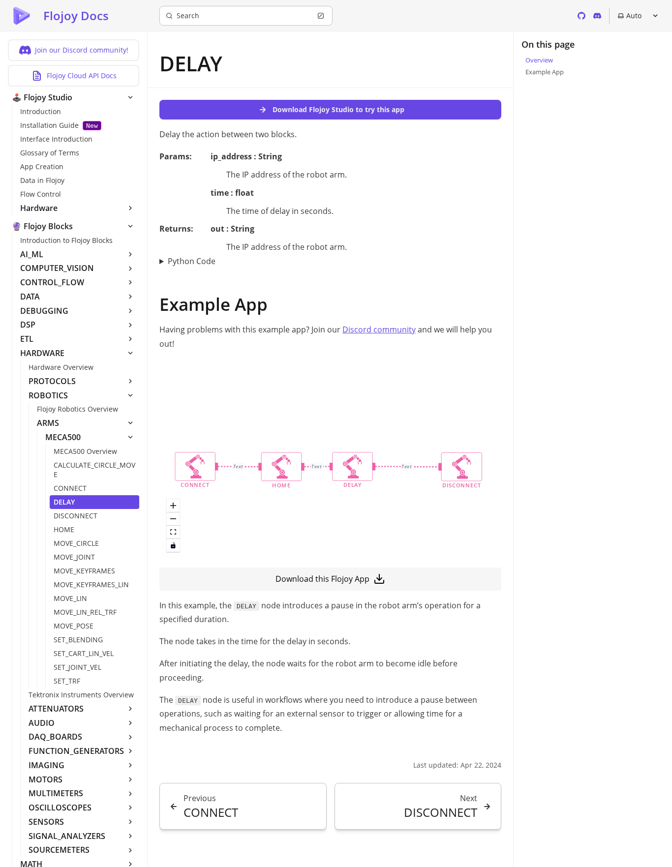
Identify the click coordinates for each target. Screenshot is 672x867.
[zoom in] (173, 505)
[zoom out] (173, 519)
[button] (195, 470)
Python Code (191, 261)
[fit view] (173, 532)
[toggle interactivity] (173, 545)
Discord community (379, 329)
